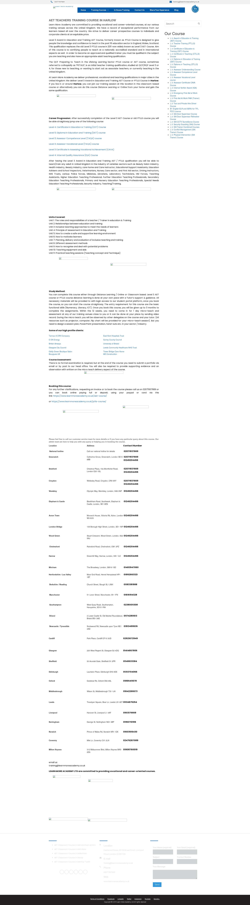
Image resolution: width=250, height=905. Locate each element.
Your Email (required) (186, 847)
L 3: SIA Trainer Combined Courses (184, 127)
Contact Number (184, 857)
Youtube (148, 899)
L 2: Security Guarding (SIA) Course (185, 124)
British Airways (55, 343)
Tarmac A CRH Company (59, 335)
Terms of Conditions (97, 899)
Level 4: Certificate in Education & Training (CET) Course (77, 127)
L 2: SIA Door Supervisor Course (183, 114)
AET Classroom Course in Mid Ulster (70, 849)
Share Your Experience (159, 10)
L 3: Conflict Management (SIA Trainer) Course (182, 130)
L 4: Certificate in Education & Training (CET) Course (182, 49)
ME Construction (110, 354)
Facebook (110, 899)
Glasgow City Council (57, 347)
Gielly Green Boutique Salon (60, 351)
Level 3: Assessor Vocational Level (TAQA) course (74, 143)
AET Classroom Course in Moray (68, 857)
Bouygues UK (54, 354)
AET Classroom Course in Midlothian (70, 853)
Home (83, 10)
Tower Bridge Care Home (113, 351)
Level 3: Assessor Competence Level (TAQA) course (75, 138)
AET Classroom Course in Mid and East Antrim (75, 845)
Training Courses (98, 10)
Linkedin (121, 899)
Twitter (129, 899)
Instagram (138, 899)
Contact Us (140, 10)
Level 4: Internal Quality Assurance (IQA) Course (73, 155)
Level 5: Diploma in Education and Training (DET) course (77, 132)
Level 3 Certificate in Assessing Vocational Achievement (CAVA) (81, 149)
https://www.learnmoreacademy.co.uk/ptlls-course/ (79, 401)
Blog (176, 10)
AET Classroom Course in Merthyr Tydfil (72, 861)
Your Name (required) (162, 847)
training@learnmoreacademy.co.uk (118, 863)
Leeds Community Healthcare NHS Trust (120, 347)
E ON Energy (54, 339)
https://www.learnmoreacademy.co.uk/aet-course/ (80, 395)
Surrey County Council (112, 339)
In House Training (121, 10)
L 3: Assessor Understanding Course (185, 69)
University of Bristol (111, 343)
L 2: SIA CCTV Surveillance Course (184, 121)
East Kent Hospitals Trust (113, 335)
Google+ (157, 899)
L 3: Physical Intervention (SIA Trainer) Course (182, 136)
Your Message (159, 867)
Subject (156, 857)
